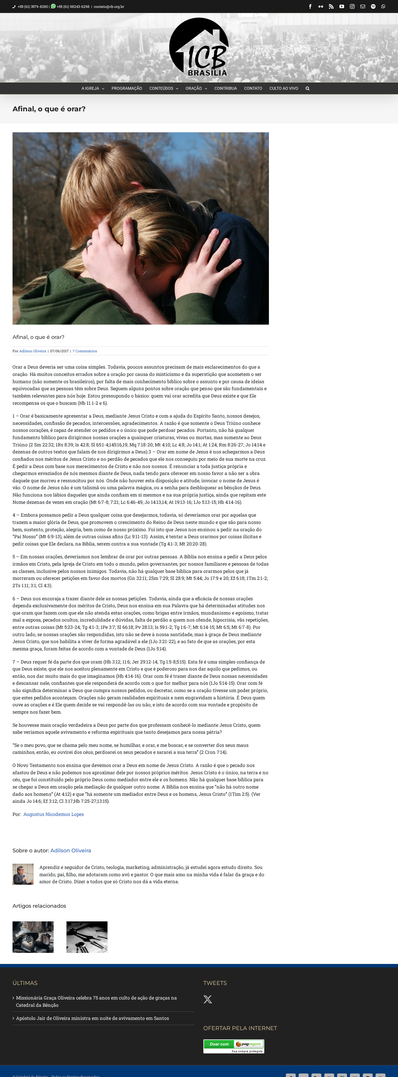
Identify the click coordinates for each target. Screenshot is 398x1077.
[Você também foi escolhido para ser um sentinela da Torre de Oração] (33, 937)
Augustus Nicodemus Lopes (53, 814)
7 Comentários (85, 351)
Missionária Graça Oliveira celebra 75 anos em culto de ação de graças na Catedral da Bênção (96, 1001)
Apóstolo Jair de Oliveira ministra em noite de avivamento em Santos (92, 1018)
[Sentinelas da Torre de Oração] (87, 937)
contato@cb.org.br (109, 6)
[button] (307, 88)
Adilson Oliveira (32, 351)
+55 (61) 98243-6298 (72, 6)
